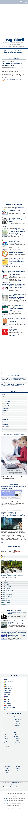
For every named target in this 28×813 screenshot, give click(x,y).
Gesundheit (5, 408)
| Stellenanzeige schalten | (11, 51)
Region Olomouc (6, 602)
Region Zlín (5, 598)
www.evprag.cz (13, 258)
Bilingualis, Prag (14, 243)
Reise (15, 732)
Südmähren (5, 582)
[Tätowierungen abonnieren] (2, 80)
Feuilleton (7, 746)
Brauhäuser (11, 218)
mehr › (6, 77)
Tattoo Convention (17, 79)
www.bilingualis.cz (15, 240)
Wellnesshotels (7, 632)
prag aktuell (14, 39)
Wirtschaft (6, 52)
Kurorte (15, 272)
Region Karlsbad (6, 584)
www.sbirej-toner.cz (16, 249)
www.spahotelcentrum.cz (19, 631)
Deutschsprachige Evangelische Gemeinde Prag (16, 261)
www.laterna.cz (12, 512)
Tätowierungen (9, 79)
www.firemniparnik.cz (16, 620)
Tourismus (10, 272)
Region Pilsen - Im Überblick (8, 560)
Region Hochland (6, 588)
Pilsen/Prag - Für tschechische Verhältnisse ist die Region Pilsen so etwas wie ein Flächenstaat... (14, 575)
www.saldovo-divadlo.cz (19, 328)
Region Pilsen (5, 558)
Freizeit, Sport (6, 401)
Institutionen (19, 284)
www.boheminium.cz (16, 270)
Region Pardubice (6, 586)
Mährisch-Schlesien (7, 594)
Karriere (17, 725)
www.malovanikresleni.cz (20, 294)
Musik (6, 738)
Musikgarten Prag (14, 210)
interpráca (6, 800)
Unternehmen (18, 719)
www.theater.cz (12, 612)
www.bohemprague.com (18, 378)
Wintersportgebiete (7, 428)
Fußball (6, 768)
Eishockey (7, 766)
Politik (19, 51)
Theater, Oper (12, 329)
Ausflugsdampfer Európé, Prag (16, 623)
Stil (5, 744)
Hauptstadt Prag (6, 600)
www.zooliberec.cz (15, 316)
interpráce (5, 798)
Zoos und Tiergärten (15, 318)
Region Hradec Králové (7, 590)
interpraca (6, 802)
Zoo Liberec (12, 321)
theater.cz (10, 613)
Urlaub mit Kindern (15, 271)
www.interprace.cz (14, 383)
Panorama (19, 52)
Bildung (15, 208)
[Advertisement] (14, 22)
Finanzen (17, 721)
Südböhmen (5, 556)
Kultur (11, 52)
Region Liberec (5, 592)
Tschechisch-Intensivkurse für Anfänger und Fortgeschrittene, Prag (17, 233)
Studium (17, 727)
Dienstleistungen (6, 396)
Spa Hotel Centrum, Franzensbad (16, 635)
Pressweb (8, 807)
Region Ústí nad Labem (8, 596)
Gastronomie (17, 218)
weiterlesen (13, 577)
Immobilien (5, 410)
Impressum (6, 783)
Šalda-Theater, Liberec (16, 331)
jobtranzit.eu (6, 803)
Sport (15, 52)
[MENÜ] (26, 2)
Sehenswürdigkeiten (6, 271)
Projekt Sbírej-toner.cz (16, 252)
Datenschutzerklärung (18, 783)
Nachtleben (5, 419)
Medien (3, 486)
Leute (16, 770)
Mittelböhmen (5, 604)
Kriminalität (17, 766)
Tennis (6, 772)
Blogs (5, 54)
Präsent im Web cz (6, 488)
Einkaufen (5, 399)
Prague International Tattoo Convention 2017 (12, 64)
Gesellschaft (11, 251)
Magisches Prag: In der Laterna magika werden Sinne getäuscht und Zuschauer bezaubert (13, 515)
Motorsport (7, 770)
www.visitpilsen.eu (15, 282)
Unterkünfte (5, 426)
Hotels (2, 632)
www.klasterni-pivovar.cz (19, 217)
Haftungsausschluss (8, 785)
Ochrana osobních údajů (10, 787)
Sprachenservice (17, 229)
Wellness (14, 632)
